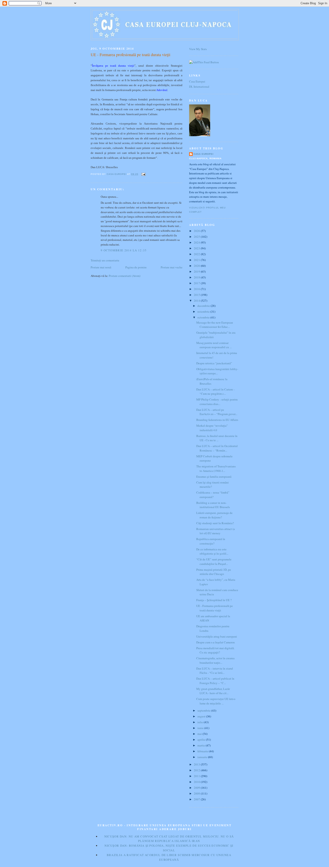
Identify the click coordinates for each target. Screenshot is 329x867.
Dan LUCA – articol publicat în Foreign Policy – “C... (215, 680)
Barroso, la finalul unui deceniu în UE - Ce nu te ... (216, 438)
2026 (197, 231)
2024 (197, 242)
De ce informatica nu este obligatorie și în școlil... (212, 551)
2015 (197, 295)
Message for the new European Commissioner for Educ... (214, 324)
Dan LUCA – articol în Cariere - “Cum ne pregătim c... (215, 391)
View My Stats (198, 49)
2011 (197, 776)
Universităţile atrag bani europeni (216, 636)
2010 (197, 782)
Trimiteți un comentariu (105, 260)
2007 (197, 799)
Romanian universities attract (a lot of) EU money (215, 531)
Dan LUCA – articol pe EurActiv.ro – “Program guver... (216, 412)
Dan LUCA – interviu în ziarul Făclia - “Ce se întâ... (214, 670)
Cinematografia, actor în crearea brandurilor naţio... (215, 660)
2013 (197, 764)
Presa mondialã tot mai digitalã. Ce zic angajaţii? (215, 650)
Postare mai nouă (101, 267)
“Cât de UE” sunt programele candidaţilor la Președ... (213, 561)
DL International (199, 87)
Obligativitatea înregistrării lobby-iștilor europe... (217, 371)
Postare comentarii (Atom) (124, 276)
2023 (197, 248)
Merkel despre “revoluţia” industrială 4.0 (212, 428)
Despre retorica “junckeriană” (214, 363)
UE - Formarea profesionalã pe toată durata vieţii (214, 608)
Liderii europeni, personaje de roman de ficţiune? (214, 515)
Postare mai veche (171, 267)
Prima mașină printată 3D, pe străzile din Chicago (213, 572)
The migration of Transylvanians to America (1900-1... (216, 468)
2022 (197, 254)
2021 (197, 260)
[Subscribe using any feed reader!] (204, 62)
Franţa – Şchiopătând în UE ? (214, 600)
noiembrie (203, 311)
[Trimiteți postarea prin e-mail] (143, 174)
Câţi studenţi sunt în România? (215, 523)
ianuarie (202, 757)
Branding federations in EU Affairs (217, 420)
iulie (200, 722)
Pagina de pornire (136, 267)
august (201, 716)
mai (200, 734)
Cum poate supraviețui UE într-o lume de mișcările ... (215, 701)
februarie (203, 751)
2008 (197, 793)
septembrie (204, 710)
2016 (197, 289)
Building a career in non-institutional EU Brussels (213, 505)
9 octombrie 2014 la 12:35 (124, 250)
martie (201, 745)
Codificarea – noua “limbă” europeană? (212, 494)
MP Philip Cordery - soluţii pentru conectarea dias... (217, 401)
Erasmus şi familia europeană (213, 477)
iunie (200, 728)
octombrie (203, 317)
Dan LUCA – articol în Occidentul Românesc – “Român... (217, 448)
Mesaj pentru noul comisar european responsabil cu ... (214, 345)
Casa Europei (197, 81)
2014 (197, 301)
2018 (197, 277)
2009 (197, 788)
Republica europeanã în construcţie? (210, 541)
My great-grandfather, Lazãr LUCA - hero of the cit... (213, 691)
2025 (197, 237)
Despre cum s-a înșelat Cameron (215, 642)
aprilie (201, 740)
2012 (197, 770)
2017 (197, 283)
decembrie (204, 306)
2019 (197, 271)
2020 (197, 266)
